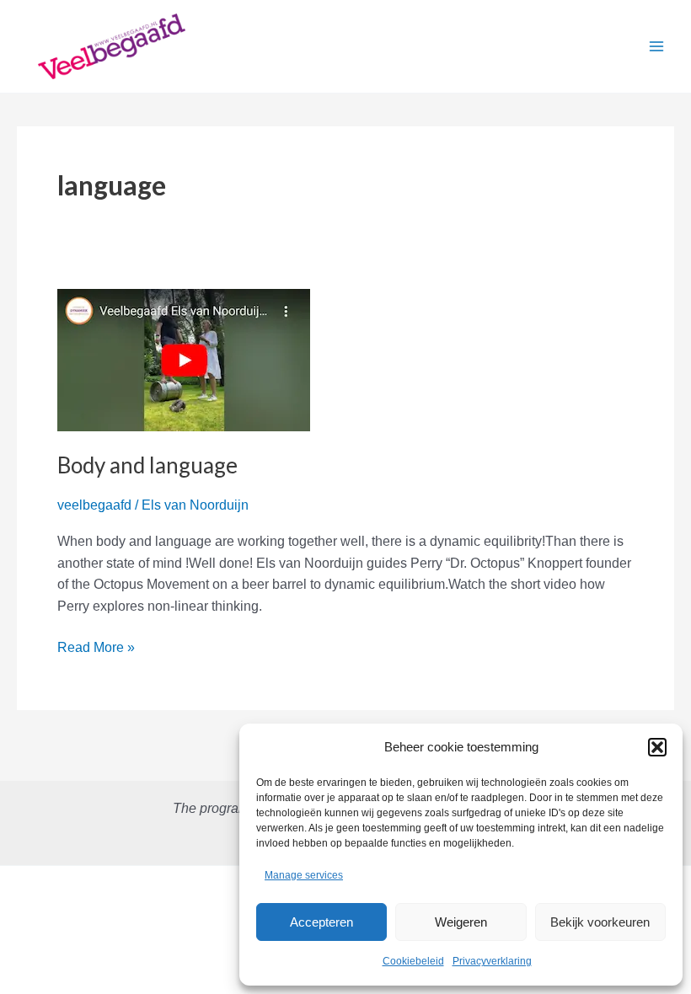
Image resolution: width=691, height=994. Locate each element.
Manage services (304, 875)
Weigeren (461, 922)
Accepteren (321, 922)
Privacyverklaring (492, 961)
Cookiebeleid (413, 961)
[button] (657, 747)
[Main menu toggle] (656, 46)
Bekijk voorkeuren (600, 922)
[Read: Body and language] (183, 358)
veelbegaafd (94, 505)
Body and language (147, 465)
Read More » (96, 649)
